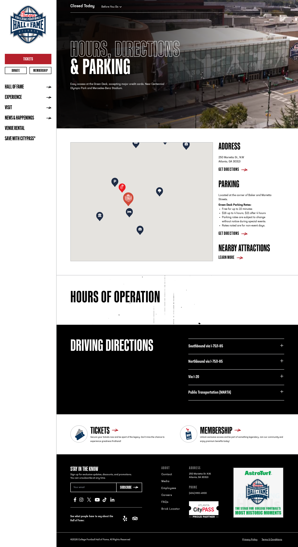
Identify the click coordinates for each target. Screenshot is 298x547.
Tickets (28, 58)
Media (165, 481)
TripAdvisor (136, 518)
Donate (16, 70)
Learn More (226, 258)
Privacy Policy (249, 539)
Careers (166, 495)
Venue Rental (15, 128)
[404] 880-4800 (198, 493)
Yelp (127, 518)
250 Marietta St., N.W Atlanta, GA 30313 (231, 159)
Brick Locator (170, 509)
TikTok (106, 499)
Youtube (99, 499)
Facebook (76, 499)
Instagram (83, 499)
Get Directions (228, 170)
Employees (168, 488)
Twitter (91, 499)
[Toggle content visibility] (281, 345)
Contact (166, 474)
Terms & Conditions (272, 539)
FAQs (164, 502)
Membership (40, 70)
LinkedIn (114, 499)
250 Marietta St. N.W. (200, 476)
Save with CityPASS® (20, 139)
